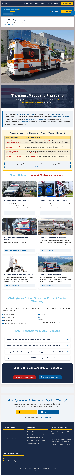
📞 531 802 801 (55, 11)
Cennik (50, 3)
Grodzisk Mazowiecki (45, 317)
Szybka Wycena (66, 3)
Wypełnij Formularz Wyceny (51, 377)
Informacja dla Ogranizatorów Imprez (61, 444)
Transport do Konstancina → (12, 285)
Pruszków (43, 314)
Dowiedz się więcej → (47, 250)
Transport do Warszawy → (12, 213)
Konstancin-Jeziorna (9, 317)
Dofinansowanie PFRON (33, 443)
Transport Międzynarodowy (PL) (35, 437)
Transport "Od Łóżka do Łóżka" (35, 432)
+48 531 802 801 (46, 417)
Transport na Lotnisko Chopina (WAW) (50, 322)
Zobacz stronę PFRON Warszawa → (51, 213)
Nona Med (6, 3)
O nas (36, 3)
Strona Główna (28, 3)
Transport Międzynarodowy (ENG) (36, 434)
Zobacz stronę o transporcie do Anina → (15, 250)
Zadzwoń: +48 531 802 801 (25, 377)
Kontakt (56, 3)
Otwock (42, 319)
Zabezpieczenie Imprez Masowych (60, 436)
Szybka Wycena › (66, 11)
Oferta (42, 3)
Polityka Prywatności (39, 391)
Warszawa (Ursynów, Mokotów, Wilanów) (15, 323)
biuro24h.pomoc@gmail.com (13, 461)
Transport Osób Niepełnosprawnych (36, 440)
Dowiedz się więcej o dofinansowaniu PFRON (40, 166)
